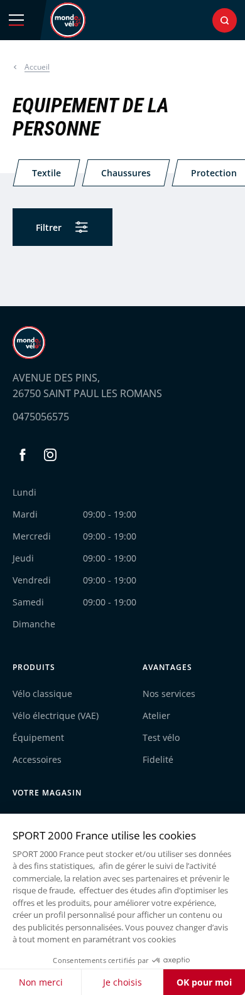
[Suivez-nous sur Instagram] (50, 455)
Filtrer (49, 227)
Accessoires (37, 759)
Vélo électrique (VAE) (56, 715)
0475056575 (41, 416)
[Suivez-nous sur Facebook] (23, 455)
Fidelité (158, 759)
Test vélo (161, 737)
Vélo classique (42, 694)
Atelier (156, 715)
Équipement (38, 737)
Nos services (169, 694)
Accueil (37, 66)
